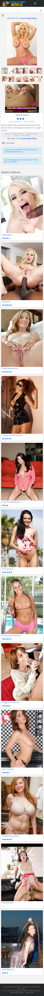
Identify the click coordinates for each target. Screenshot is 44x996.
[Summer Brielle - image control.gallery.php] (5, 71)
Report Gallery (29, 122)
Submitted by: (30, 134)
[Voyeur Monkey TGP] (13, 3)
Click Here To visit (22, 18)
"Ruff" (36, 134)
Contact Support (29, 992)
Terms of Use (35, 987)
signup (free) (13, 162)
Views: (24, 135)
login (5, 162)
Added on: (8, 134)
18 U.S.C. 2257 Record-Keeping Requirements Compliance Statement (21, 991)
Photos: (17, 135)
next (41, 43)
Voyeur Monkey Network (17, 992)
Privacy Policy (21, 989)
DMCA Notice (26, 987)
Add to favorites (15, 122)
